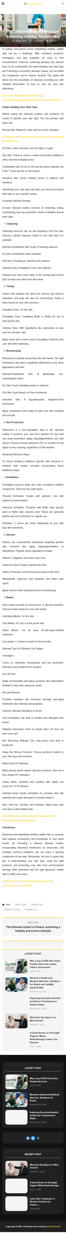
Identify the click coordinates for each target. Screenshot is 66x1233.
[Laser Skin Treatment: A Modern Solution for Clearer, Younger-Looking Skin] (16, 1203)
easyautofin (25, 885)
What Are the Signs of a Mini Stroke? (43, 1019)
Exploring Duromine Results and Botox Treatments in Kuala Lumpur (45, 1001)
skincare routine (12, 909)
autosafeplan (44, 881)
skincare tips (31, 909)
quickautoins (9, 881)
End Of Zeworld (53, 1226)
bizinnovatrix (9, 820)
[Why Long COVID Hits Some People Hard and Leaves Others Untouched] (16, 966)
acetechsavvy (28, 816)
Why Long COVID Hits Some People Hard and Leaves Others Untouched (45, 964)
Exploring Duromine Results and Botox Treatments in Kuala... (44, 1115)
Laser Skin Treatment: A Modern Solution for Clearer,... (42, 1201)
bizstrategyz (56, 137)
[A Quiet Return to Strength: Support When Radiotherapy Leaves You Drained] (16, 1039)
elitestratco (40, 137)
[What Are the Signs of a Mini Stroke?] (16, 1021)
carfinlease (9, 885)
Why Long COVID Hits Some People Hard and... (44, 1080)
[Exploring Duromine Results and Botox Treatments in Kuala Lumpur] (16, 1003)
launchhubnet (10, 816)
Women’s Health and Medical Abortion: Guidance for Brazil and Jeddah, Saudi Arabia (45, 982)
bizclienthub (24, 137)
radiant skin (37, 904)
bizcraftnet (8, 137)
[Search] (62, 4)
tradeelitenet (45, 816)
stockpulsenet (27, 820)
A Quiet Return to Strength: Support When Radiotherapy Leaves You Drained (45, 1037)
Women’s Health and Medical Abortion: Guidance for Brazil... (44, 1097)
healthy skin (20, 904)
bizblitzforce (11, 141)
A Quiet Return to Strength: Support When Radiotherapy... (45, 1184)
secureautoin (26, 881)
